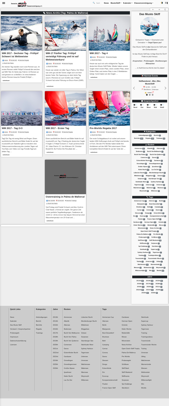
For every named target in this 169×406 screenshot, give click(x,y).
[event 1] (150, 94)
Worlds (160, 270)
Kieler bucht (143, 169)
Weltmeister (148, 267)
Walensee (151, 188)
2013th (139, 280)
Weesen (137, 267)
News (12, 317)
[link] (21, 49)
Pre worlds (157, 234)
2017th (149, 283)
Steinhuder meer (142, 182)
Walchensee (138, 188)
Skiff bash (142, 240)
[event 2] (152, 94)
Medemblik (152, 225)
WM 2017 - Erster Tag (57, 128)
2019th (140, 286)
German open (150, 222)
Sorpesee (142, 178)
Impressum (14, 337)
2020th (150, 286)
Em (135, 216)
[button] (167, 3)
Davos (155, 157)
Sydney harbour (157, 182)
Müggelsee (150, 175)
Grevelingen (141, 163)
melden (150, 92)
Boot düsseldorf (155, 204)
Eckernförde (159, 213)
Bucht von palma (140, 154)
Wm (151, 270)
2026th (154, 293)
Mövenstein (142, 228)
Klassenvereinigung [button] (143, 3)
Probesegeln (144, 237)
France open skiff (154, 219)
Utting (159, 261)
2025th (145, 293)
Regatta (149, 138)
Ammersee (139, 148)
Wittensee (155, 191)
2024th (159, 290)
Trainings (160, 138)
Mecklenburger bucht (157, 173)
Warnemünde (156, 264)
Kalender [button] (127, 3)
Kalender (13, 321)
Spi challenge (143, 246)
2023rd (149, 290)
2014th (149, 280)
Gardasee (158, 160)
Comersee (145, 157)
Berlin (162, 201)
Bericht (157, 135)
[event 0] (147, 94)
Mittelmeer (138, 175)
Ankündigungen (145, 135)
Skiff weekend (155, 240)
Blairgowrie (141, 204)
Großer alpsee (143, 166)
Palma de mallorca (143, 234)
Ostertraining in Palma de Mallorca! (65, 196)
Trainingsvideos (154, 255)
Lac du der (156, 169)
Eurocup (143, 216)
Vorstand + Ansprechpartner (20, 329)
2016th (140, 283)
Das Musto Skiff (15, 325)
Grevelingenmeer (155, 163)
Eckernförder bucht (144, 160)
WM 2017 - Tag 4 (99, 53)
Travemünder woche (155, 258)
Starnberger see (155, 178)
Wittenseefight (140, 270)
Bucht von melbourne (155, 151)
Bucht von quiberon (157, 154)
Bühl (149, 207)
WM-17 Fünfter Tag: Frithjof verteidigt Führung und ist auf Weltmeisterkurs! (62, 56)
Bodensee (140, 151)
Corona (149, 210)
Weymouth (144, 191)
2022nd (139, 290)
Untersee (150, 185)
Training (142, 255)
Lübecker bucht (140, 173)
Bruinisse (140, 207)
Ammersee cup (140, 201)
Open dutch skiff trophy (149, 231)
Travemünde (140, 258)
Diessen (138, 213)
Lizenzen (13, 345)
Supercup (155, 249)
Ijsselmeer (156, 166)
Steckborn (156, 246)
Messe (162, 225)
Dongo (148, 213)
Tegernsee (138, 185)
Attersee (160, 148)
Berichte (138, 138)
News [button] (106, 3)
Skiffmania (144, 243)
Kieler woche (139, 225)
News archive (155, 228)
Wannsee (161, 188)
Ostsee (161, 175)
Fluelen (141, 219)
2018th (159, 283)
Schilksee (155, 237)
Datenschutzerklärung (18, 341)
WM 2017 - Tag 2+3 (12, 128)
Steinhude (144, 249)
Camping (158, 207)
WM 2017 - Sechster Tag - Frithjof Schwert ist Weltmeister (20, 55)
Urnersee (160, 185)
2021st (159, 286)
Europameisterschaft (157, 216)
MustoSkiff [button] (115, 3)
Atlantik (150, 148)
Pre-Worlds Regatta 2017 (103, 128)
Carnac (140, 210)
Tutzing (140, 261)
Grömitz (162, 222)
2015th (159, 280)
